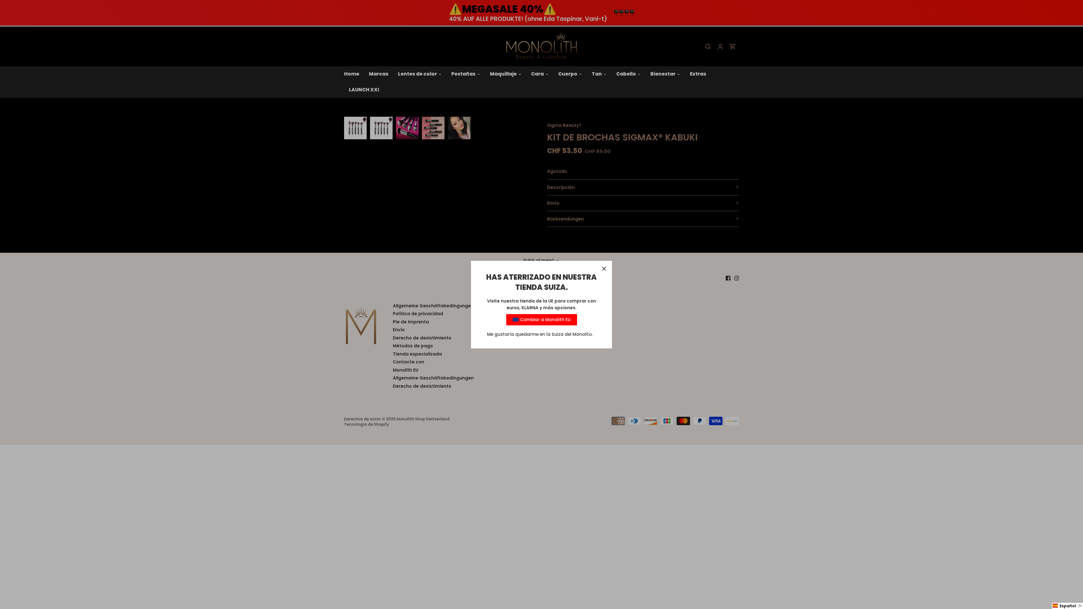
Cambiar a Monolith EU (545, 320)
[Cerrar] (604, 268)
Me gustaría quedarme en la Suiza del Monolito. (540, 334)
